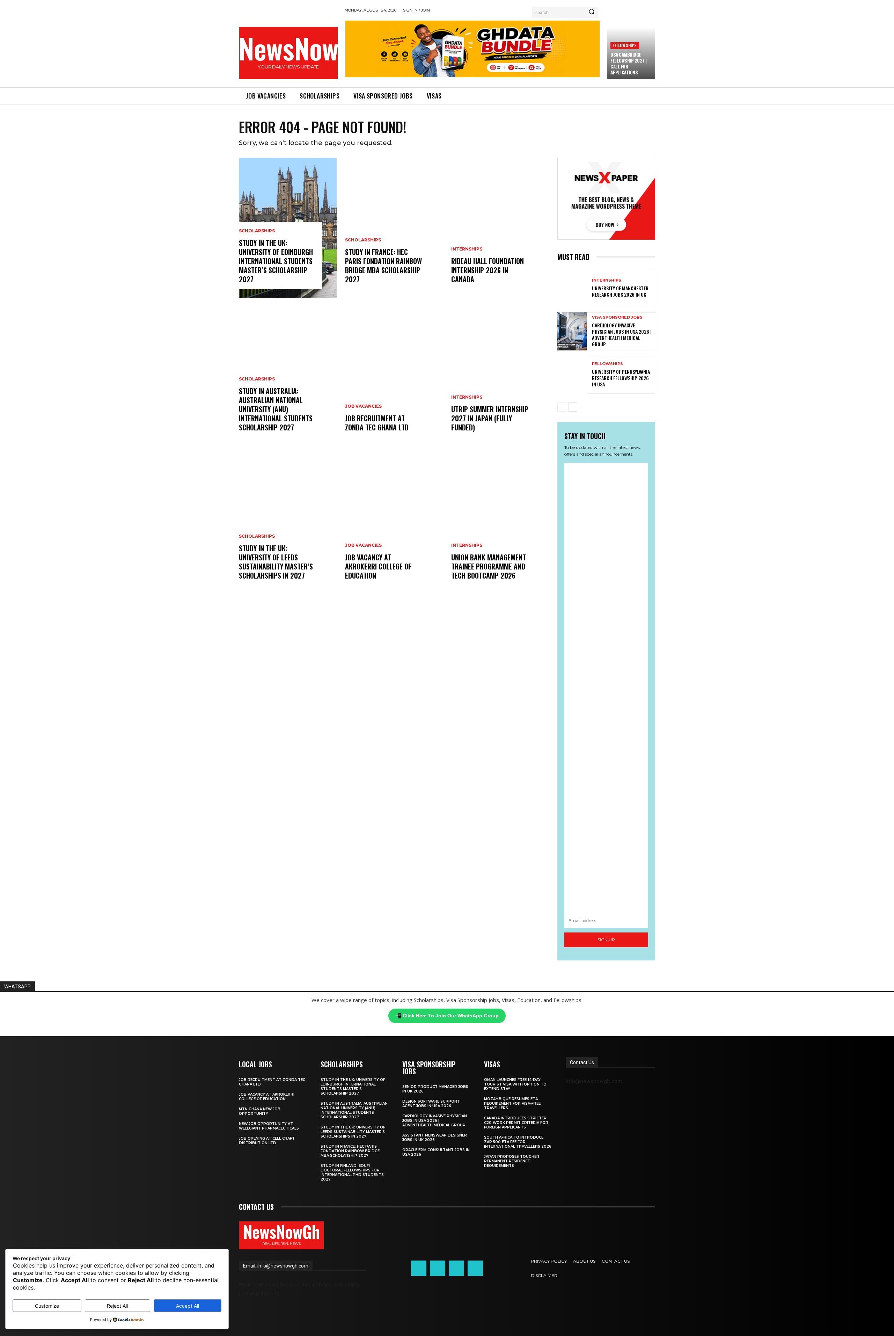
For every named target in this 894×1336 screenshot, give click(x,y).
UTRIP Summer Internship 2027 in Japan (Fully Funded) (489, 418)
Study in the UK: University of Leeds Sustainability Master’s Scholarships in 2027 (276, 562)
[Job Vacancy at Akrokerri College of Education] (394, 524)
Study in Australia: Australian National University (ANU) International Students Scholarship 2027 (276, 409)
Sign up (606, 939)
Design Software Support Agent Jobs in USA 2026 (431, 1103)
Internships (466, 249)
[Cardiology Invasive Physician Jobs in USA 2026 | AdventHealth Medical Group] (572, 331)
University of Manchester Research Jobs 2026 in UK (620, 291)
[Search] (591, 12)
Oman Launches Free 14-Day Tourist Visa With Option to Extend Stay (515, 1084)
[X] (456, 1268)
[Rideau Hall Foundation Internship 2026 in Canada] (500, 228)
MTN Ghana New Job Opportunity (259, 1111)
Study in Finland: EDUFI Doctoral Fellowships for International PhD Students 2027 (352, 1172)
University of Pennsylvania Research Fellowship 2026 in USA (621, 378)
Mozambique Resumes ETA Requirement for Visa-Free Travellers (512, 1103)
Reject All (117, 1306)
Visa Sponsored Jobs (617, 317)
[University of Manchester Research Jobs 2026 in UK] (572, 288)
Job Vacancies (363, 406)
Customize (47, 1306)
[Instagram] (437, 1268)
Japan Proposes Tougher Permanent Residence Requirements (511, 1161)
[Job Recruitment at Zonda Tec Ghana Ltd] (394, 376)
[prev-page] (561, 407)
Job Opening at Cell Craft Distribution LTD (267, 1140)
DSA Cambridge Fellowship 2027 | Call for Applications (628, 63)
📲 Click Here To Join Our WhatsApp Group (447, 1015)
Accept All (187, 1306)
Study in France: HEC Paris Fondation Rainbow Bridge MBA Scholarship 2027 (383, 265)
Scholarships (257, 231)
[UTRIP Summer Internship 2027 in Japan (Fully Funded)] (500, 376)
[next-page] (573, 407)
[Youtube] (475, 1268)
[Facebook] (418, 1268)
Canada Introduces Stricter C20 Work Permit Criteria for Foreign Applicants (516, 1123)
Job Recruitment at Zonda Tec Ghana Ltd (377, 423)
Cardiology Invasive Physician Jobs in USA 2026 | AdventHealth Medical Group (622, 334)
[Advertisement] (606, 688)
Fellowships (625, 45)
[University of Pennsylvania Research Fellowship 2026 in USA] (572, 375)
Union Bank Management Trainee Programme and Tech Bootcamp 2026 (488, 566)
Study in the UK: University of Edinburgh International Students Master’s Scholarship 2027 (276, 261)
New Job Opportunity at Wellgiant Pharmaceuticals (269, 1126)
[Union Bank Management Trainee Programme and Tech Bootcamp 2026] (500, 524)
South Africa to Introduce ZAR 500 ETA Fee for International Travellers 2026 (517, 1142)
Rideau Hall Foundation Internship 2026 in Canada (487, 270)
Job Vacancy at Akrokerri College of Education (378, 566)
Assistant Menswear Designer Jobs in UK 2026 (434, 1137)
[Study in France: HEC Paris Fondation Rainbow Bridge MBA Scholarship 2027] (394, 228)
